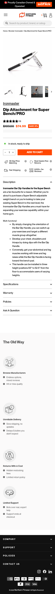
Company (9, 539)
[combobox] (27, 23)
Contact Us (11, 564)
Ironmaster (19, 31)
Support (9, 547)
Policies (9, 555)
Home (5, 31)
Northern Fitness (22, 590)
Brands (11, 31)
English (44, 3)
